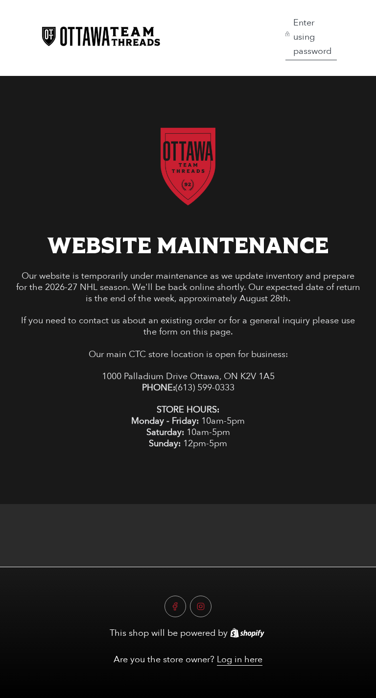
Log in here (239, 659)
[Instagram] (201, 606)
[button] (311, 38)
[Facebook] (175, 606)
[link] (188, 166)
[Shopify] (247, 633)
